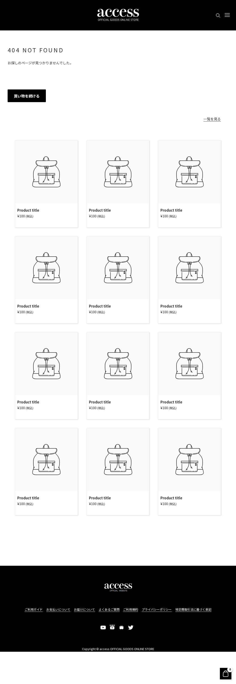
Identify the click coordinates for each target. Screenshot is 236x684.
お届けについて (84, 609)
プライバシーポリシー (157, 609)
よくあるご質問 (109, 609)
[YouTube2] (112, 627)
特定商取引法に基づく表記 (193, 609)
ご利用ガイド (34, 609)
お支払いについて (58, 609)
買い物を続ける (27, 96)
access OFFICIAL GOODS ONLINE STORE (127, 649)
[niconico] (121, 627)
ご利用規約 (130, 609)
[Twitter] (131, 627)
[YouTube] (103, 627)
